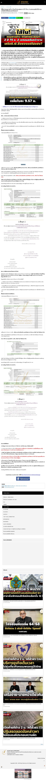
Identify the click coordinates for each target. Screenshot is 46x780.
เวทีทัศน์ (5, 504)
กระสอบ (6, 487)
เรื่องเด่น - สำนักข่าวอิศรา (16, 485)
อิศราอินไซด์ (5, 521)
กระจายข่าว (5, 511)
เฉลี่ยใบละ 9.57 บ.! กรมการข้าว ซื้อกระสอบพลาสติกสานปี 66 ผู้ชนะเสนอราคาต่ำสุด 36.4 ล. (20, 106)
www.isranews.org (13, 62)
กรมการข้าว (12, 487)
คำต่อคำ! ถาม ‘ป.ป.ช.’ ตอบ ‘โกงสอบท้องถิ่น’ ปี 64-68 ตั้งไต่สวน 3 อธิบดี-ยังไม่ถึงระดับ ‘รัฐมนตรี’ (20, 635)
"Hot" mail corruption (8, 516)
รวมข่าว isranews (7, 524)
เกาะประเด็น (5, 509)
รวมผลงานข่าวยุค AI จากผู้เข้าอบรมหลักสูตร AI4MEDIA (14, 529)
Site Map (43, 758)
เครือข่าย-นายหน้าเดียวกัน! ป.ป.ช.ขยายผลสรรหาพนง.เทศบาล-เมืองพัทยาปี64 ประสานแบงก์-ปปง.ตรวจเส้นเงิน (22, 704)
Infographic (6, 519)
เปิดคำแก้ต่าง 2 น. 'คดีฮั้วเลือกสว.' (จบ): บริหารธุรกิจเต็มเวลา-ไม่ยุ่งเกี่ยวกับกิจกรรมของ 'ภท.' (19, 669)
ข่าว (4, 502)
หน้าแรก (2, 6)
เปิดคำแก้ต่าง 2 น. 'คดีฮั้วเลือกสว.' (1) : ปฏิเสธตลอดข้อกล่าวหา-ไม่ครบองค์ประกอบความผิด (19, 738)
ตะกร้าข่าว (5, 514)
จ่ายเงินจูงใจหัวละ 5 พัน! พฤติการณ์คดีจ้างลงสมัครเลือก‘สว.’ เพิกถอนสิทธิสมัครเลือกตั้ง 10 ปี (19, 601)
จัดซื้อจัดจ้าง (9, 485)
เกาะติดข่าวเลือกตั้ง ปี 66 (8, 526)
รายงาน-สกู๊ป (9, 6)
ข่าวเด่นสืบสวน (24, 485)
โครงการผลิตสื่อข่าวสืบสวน (8, 533)
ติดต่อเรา (39, 758)
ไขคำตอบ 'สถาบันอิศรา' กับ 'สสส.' (10, 499)
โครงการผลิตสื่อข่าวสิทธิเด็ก (9, 531)
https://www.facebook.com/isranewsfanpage (31, 474)
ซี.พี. (8, 487)
